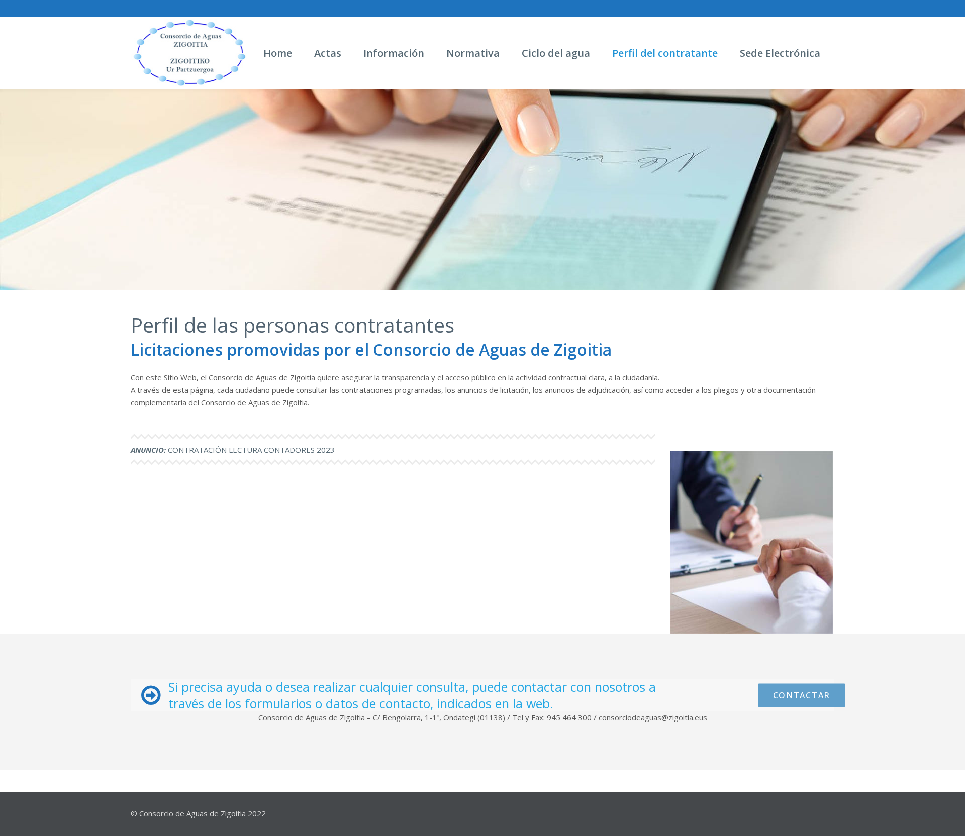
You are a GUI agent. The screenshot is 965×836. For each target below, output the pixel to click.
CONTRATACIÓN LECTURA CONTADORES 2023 (233, 450)
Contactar (801, 694)
